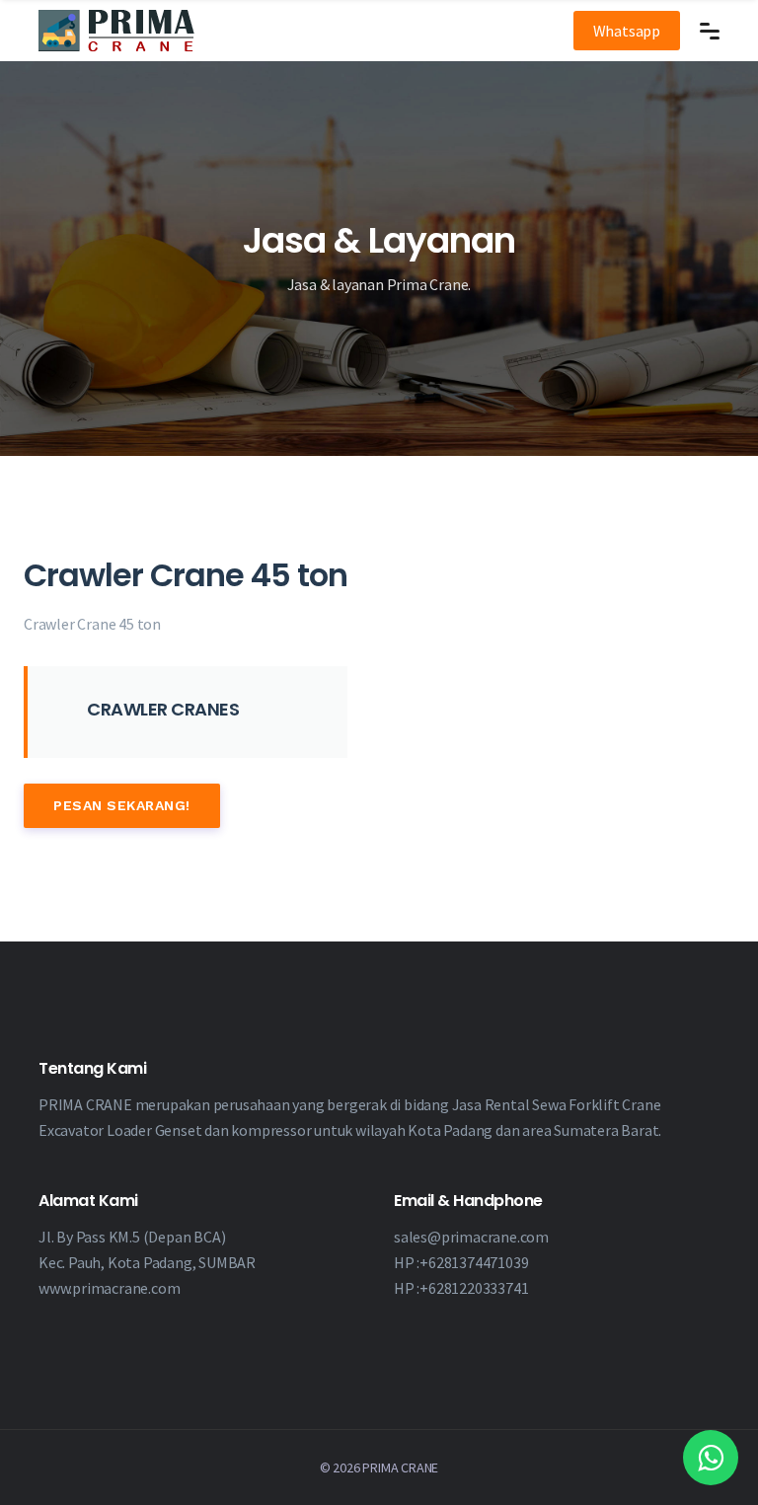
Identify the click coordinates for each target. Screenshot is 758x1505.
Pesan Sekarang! (121, 805)
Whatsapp (626, 30)
